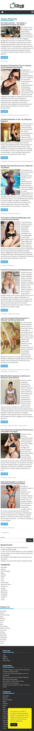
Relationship (5, 61)
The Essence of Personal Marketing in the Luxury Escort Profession (16, 218)
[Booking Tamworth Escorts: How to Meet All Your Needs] (10, 170)
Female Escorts (4, 371)
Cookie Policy (18, 721)
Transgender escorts (12, 371)
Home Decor (4, 586)
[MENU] (32, 12)
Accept (14, 724)
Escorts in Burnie (25, 369)
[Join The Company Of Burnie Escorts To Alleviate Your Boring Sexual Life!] (10, 322)
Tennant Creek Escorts (15, 161)
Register (5, 656)
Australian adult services (15, 115)
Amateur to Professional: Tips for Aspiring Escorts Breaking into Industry (16, 66)
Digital (2, 573)
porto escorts (13, 477)
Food (2, 578)
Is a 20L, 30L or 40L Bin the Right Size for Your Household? (17, 551)
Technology (4, 596)
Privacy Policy (6, 660)
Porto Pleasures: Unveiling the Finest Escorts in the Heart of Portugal (17, 431)
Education (3, 575)
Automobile (4, 567)
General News (4, 582)
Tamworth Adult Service (15, 213)
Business (3, 569)
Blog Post (5, 658)
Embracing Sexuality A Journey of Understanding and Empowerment (13, 483)
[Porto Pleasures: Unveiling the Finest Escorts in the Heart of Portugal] (10, 434)
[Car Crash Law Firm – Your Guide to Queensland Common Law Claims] (10, 27)
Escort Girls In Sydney (15, 314)
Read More (4, 57)
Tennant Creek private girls (27, 161)
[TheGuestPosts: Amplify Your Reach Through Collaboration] (2, 12)
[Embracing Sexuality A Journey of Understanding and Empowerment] (10, 486)
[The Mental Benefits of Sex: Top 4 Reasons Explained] (10, 124)
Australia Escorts (14, 369)
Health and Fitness (6, 584)
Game (2, 580)
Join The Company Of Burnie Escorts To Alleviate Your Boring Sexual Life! (15, 319)
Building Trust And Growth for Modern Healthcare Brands (16, 561)
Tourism (3, 597)
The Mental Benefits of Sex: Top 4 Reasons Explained (16, 120)
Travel (2, 599)
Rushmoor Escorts (23, 425)
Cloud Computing (5, 571)
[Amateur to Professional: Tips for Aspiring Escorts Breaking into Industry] (10, 70)
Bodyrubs (12, 265)
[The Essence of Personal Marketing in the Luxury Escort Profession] (10, 222)
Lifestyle (3, 588)
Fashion (3, 577)
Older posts (6, 532)
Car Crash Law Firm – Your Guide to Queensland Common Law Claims (13, 24)
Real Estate (4, 590)
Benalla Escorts (25, 115)
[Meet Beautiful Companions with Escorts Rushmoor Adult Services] (10, 380)
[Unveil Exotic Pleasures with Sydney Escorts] (10, 272)
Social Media (4, 594)
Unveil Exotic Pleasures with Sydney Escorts (16, 270)
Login (4, 655)
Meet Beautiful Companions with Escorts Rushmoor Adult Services (15, 377)
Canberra (12, 527)
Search (2, 537)
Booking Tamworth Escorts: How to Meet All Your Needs (16, 166)
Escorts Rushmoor (14, 425)
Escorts (19, 369)
